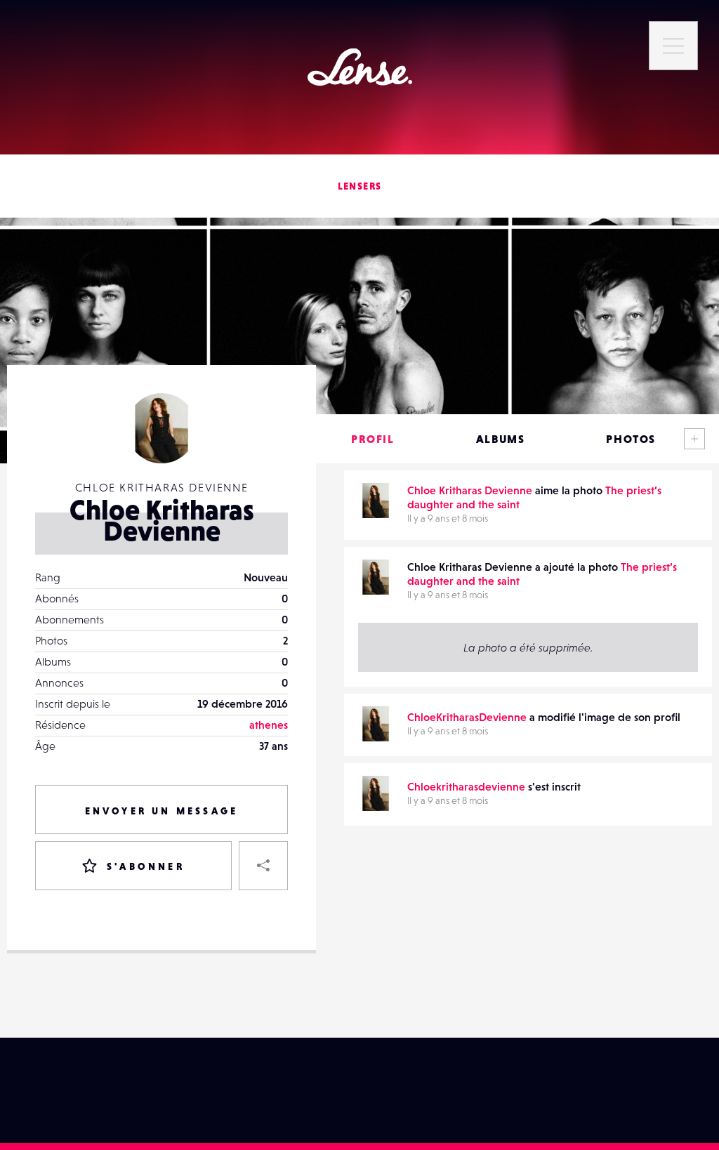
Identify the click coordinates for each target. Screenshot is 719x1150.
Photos (631, 438)
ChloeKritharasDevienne (467, 717)
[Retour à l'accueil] (360, 67)
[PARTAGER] (263, 865)
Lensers (360, 186)
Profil (373, 438)
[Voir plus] (694, 438)
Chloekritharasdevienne (466, 786)
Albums (500, 438)
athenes (268, 724)
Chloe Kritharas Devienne (469, 490)
